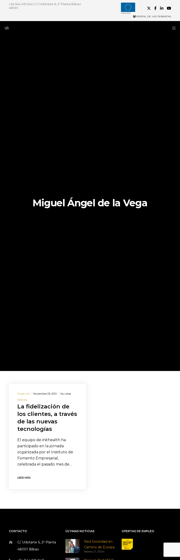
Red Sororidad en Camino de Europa (99, 544)
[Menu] (172, 28)
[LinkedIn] (161, 8)
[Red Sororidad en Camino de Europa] (72, 546)
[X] (149, 8)
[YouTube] (169, 8)
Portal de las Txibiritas (153, 16)
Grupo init (23, 393)
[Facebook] (155, 8)
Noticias (22, 399)
